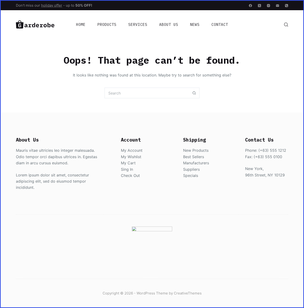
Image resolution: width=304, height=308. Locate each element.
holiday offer (51, 5)
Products (106, 24)
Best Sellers (193, 156)
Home (81, 24)
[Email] (277, 5)
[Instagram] (268, 5)
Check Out (130, 175)
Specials (190, 175)
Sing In (127, 169)
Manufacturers (196, 163)
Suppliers (191, 169)
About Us (168, 24)
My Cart (128, 163)
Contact (219, 24)
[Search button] (194, 93)
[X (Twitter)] (259, 5)
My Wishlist (131, 156)
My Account (131, 150)
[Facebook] (250, 5)
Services (137, 24)
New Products (196, 150)
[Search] (286, 25)
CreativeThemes (188, 293)
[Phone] (286, 5)
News (195, 24)
